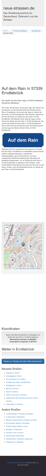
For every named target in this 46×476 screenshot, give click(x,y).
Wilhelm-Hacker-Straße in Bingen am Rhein (21, 420)
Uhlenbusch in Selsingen (15, 442)
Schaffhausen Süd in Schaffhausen (18, 382)
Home (5, 31)
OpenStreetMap (30, 268)
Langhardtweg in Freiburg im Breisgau (19, 414)
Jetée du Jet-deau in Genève (16, 395)
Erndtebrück (36, 31)
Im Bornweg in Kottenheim (15, 417)
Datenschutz (21, 462)
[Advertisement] (23, 58)
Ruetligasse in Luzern (13, 385)
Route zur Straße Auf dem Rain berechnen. (23, 361)
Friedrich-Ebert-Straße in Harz (17, 426)
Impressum (11, 462)
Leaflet (17, 268)
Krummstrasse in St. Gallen (15, 379)
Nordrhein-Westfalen (19, 31)
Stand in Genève (12, 392)
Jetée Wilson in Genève (14, 404)
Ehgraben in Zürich (13, 373)
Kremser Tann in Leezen (15, 432)
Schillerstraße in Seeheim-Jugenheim (19, 439)
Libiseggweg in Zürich (14, 376)
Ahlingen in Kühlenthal (14, 429)
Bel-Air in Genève (12, 388)
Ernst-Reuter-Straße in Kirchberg (17, 423)
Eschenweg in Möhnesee (15, 436)
